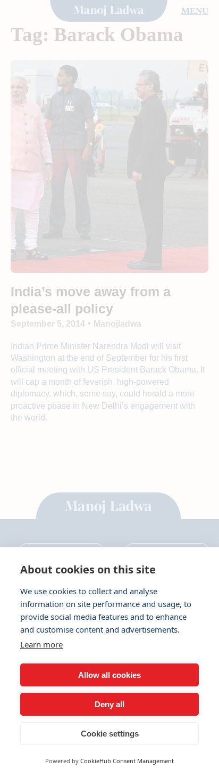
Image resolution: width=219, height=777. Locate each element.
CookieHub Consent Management (127, 761)
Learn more (41, 644)
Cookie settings (110, 733)
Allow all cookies (109, 674)
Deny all (109, 704)
